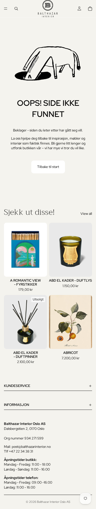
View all (86, 213)
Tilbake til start (48, 166)
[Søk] (16, 8)
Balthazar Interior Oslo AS (53, 502)
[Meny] (5, 8)
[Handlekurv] (90, 8)
